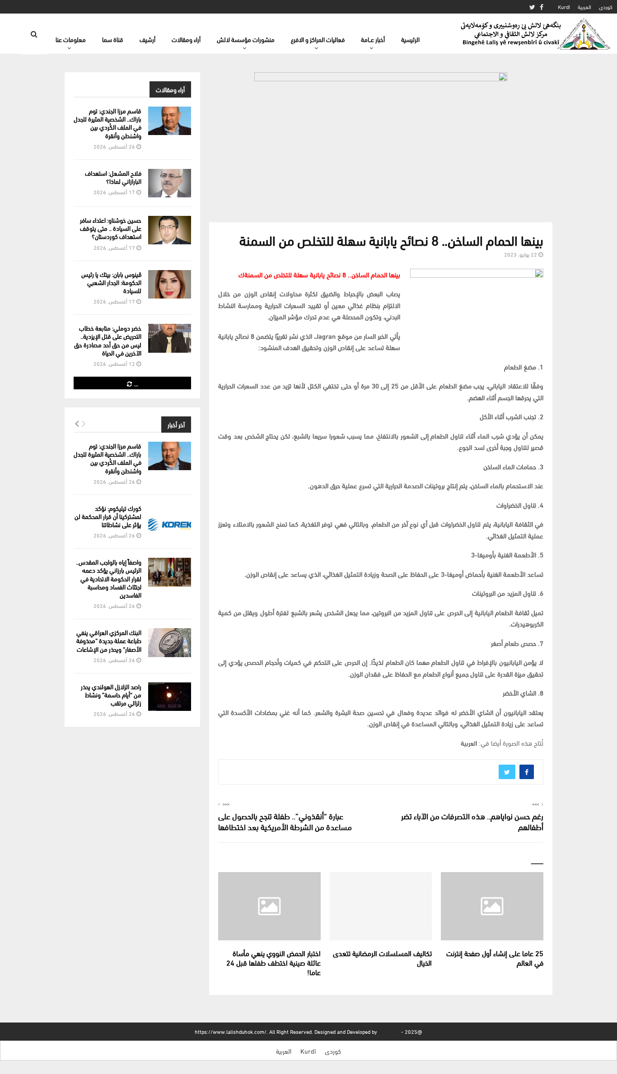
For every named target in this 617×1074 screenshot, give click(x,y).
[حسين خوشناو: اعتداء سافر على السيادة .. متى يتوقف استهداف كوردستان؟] (169, 230)
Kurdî (564, 6)
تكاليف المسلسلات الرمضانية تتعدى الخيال (382, 957)
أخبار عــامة (373, 39)
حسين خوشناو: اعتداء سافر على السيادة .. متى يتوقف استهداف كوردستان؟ (110, 228)
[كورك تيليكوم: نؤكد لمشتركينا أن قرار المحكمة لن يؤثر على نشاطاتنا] (169, 518)
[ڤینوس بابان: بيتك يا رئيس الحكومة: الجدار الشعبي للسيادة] (169, 284)
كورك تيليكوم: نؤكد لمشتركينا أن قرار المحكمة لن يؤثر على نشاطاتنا (108, 516)
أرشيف (147, 39)
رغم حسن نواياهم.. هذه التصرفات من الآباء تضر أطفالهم (472, 820)
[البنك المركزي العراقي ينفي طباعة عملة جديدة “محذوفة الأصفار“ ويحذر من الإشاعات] (169, 642)
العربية (584, 6)
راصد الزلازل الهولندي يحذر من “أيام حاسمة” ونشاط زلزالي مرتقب (111, 694)
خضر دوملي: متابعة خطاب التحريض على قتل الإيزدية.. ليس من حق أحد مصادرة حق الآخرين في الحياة (107, 340)
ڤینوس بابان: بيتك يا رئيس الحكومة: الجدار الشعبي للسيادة (111, 282)
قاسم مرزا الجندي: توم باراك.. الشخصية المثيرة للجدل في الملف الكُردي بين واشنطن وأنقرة (107, 123)
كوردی (605, 6)
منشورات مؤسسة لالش (246, 39)
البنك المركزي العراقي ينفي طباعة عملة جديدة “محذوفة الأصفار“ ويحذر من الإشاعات (108, 640)
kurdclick (389, 1031)
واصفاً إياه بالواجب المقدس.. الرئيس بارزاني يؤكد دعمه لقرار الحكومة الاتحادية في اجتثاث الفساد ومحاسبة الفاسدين (108, 578)
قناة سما (112, 39)
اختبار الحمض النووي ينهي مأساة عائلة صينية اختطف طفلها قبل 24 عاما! (273, 962)
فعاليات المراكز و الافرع (318, 39)
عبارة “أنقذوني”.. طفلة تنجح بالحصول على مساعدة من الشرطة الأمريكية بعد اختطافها (285, 820)
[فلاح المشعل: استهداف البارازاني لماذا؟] (169, 183)
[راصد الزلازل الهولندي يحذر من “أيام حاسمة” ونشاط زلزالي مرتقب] (169, 696)
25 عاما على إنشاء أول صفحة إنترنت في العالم (494, 957)
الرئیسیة (410, 39)
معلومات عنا (71, 39)
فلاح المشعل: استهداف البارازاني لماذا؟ (113, 177)
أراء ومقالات (186, 39)
